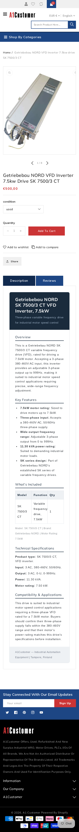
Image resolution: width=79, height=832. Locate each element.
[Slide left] (32, 163)
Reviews (49, 281)
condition (9, 201)
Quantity (9, 223)
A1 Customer (32, 812)
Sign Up (65, 703)
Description (19, 281)
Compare (42, 4)
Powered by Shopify (54, 812)
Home (7, 52)
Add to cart (47, 231)
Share (14, 261)
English (67, 15)
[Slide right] (46, 163)
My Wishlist (33, 4)
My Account (25, 4)
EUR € (53, 15)
